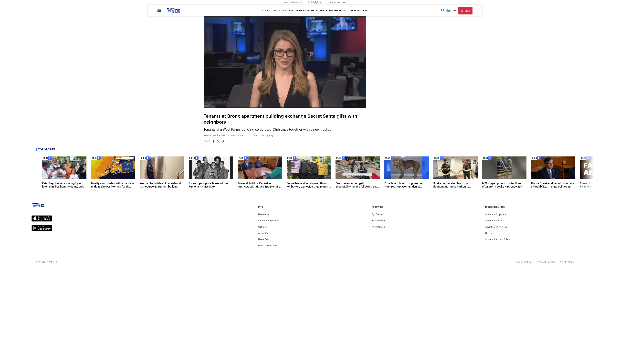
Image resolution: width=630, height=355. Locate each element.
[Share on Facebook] (213, 141)
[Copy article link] (223, 141)
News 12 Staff (211, 135)
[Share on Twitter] (218, 141)
